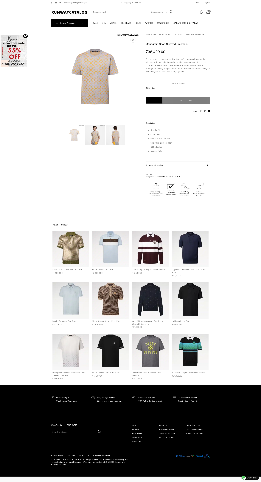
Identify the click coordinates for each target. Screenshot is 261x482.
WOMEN (135, 429)
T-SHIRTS (178, 35)
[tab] (178, 140)
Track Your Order (193, 425)
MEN (154, 35)
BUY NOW (188, 100)
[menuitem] (198, 2)
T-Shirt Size (150, 88)
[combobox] (158, 12)
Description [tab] (150, 123)
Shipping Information (195, 429)
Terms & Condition (167, 433)
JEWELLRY (136, 441)
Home (148, 35)
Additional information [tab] (154, 165)
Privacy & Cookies (166, 437)
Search (99, 432)
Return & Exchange (194, 433)
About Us (163, 425)
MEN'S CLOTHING (165, 35)
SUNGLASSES (138, 437)
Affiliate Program (166, 429)
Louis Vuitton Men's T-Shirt (194, 35)
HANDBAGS (137, 433)
